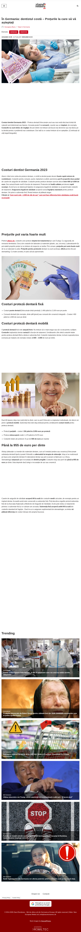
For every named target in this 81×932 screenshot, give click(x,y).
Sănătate (23, 32)
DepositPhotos (46, 921)
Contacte (46, 894)
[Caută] (77, 6)
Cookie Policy (16, 897)
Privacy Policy (6, 897)
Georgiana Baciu (10, 27)
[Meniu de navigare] (4, 6)
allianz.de (11, 241)
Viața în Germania (24, 27)
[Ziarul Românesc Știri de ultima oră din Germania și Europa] (40, 5)
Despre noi (36, 894)
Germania (13, 32)
